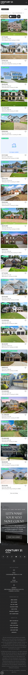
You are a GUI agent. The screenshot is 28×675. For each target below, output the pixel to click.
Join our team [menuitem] (14, 630)
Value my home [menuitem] (14, 606)
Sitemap (11, 670)
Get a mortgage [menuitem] (14, 613)
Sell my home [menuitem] (13, 604)
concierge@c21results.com (14, 574)
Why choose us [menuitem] (14, 620)
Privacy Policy (5, 670)
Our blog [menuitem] (14, 632)
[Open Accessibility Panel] (2, 672)
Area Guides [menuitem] (14, 599)
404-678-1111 (14, 582)
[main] (14, 272)
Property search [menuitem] (14, 611)
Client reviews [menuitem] (14, 627)
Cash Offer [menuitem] (14, 609)
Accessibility (17, 670)
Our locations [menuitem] (14, 625)
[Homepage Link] (7, 2)
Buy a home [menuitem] (14, 602)
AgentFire (14, 672)
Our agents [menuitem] (14, 623)
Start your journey (14, 537)
